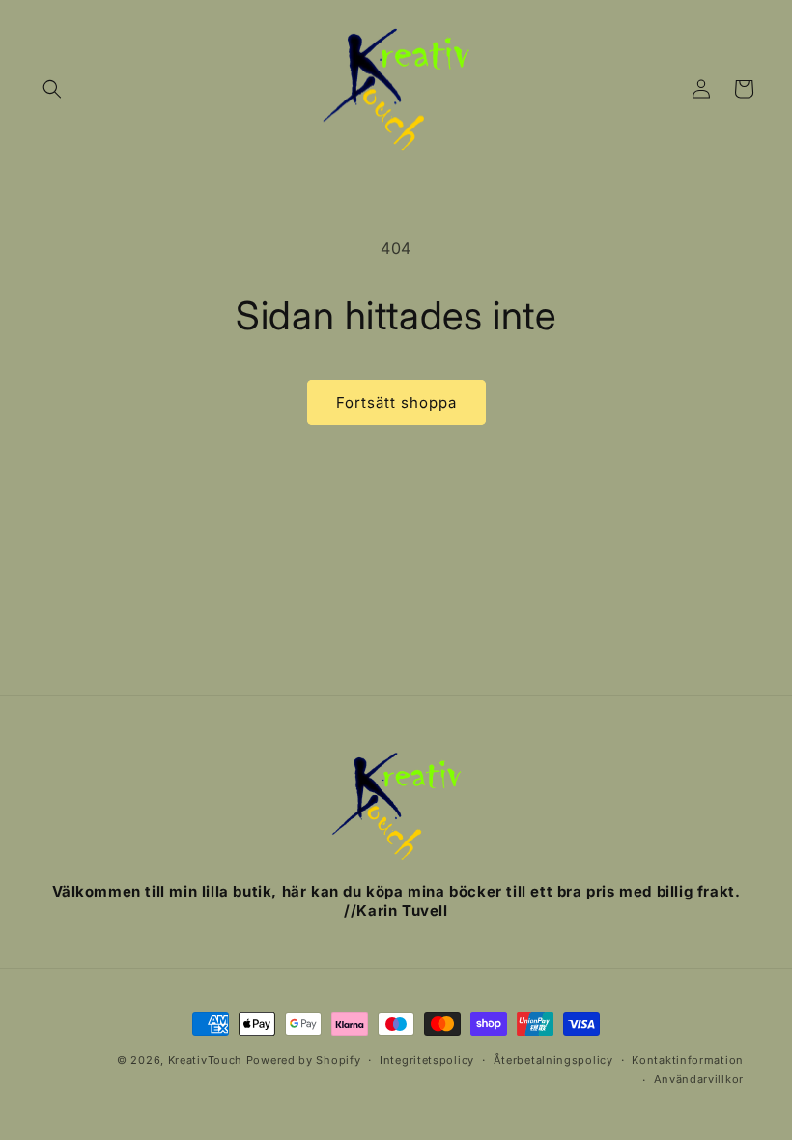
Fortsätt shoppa (396, 402)
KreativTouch (205, 1060)
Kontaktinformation (688, 1060)
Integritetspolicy (427, 1060)
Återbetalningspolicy (553, 1060)
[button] (52, 89)
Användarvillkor (699, 1079)
